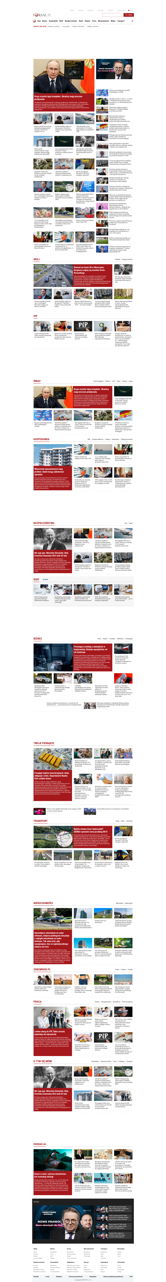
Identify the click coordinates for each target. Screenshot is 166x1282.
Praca (115, 1061)
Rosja (130, 381)
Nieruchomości (89, 1249)
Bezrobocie (116, 1002)
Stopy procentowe (126, 439)
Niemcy (107, 381)
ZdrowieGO (121, 1262)
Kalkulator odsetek (72, 1269)
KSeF (51, 1256)
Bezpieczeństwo (127, 259)
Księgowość (87, 1269)
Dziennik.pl (104, 1262)
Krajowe (36, 1265)
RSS (131, 1276)
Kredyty (52, 1269)
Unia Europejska (98, 381)
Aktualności (53, 1252)
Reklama (59, 1276)
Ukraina (124, 381)
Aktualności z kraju (39, 1269)
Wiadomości (104, 1265)
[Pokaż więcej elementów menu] (132, 21)
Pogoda (103, 1271)
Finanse (123, 969)
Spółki (119, 1254)
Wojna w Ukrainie (78, 26)
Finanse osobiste (53, 26)
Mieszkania (119, 903)
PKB (89, 439)
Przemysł (112, 639)
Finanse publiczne (97, 439)
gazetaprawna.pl (121, 10)
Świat (130, 523)
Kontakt (36, 1276)
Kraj (126, 523)
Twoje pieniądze (54, 1271)
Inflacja (108, 439)
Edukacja (121, 1061)
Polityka (117, 259)
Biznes (52, 1249)
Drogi (117, 821)
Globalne (36, 1267)
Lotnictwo (129, 821)
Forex (118, 1256)
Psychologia (120, 1269)
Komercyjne (128, 903)
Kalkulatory (70, 1262)
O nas (47, 1276)
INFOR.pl (72, 10)
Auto (102, 1269)
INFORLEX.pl (91, 10)
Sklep (131, 10)
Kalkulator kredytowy (73, 1271)
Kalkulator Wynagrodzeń (73, 1267)
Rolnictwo (120, 639)
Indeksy (119, 1252)
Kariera (97, 1002)
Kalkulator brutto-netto (73, 1265)
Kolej (122, 821)
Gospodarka (95, 1061)
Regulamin (92, 1276)
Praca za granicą (127, 1002)
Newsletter (110, 10)
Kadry (85, 1267)
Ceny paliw (66, 26)
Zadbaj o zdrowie (92, 26)
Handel (105, 639)
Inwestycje (115, 439)
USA (113, 381)
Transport (129, 1061)
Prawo (117, 969)
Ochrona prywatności (76, 1276)
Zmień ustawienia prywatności (113, 1276)
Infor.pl (86, 1262)
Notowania (120, 1249)
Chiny (118, 381)
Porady (130, 969)
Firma (99, 639)
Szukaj (130, 15)
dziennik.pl (80, 10)
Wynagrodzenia (106, 1002)
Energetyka (128, 639)
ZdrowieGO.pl (101, 10)
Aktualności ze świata (39, 1271)
